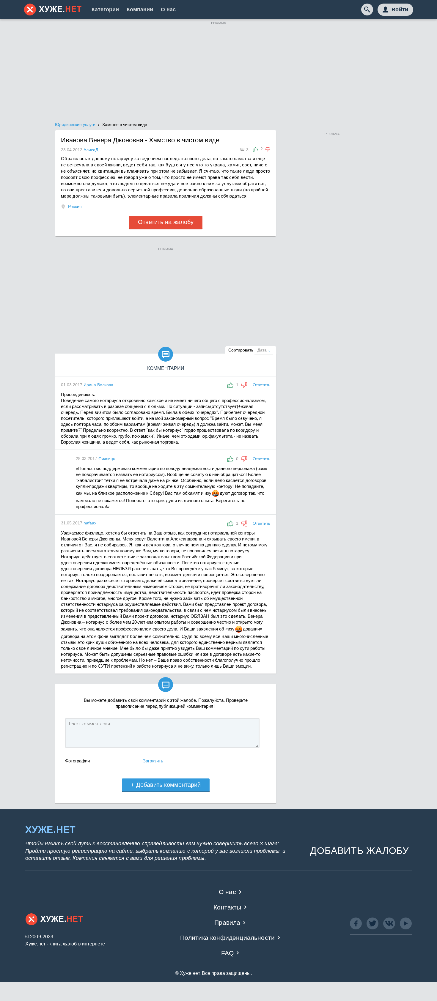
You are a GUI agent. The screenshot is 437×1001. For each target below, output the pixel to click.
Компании (140, 9)
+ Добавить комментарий (166, 784)
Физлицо (106, 458)
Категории (105, 9)
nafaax (90, 523)
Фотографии (77, 760)
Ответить (261, 384)
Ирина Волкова (98, 384)
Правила (227, 922)
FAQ (227, 953)
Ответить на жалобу (166, 222)
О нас (168, 9)
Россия (75, 206)
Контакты (227, 907)
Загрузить (153, 760)
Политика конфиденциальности (227, 937)
